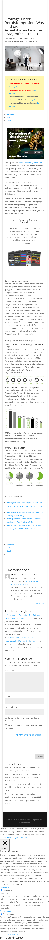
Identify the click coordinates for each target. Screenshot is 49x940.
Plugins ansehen (18, 272)
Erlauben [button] (23, 837)
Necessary (7, 890)
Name (7, 696)
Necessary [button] (4, 887)
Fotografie (9, 41)
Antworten (40, 603)
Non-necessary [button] (6, 911)
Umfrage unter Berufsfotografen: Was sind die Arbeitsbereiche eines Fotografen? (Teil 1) (24, 505)
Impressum (37, 819)
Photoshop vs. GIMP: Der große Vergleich (22, 800)
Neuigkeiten (19, 41)
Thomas (11, 38)
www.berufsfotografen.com (30, 163)
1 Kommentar (31, 41)
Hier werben (24, 822)
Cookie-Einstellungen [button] (9, 837)
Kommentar (10, 670)
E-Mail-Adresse (11, 707)
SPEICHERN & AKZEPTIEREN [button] (11, 934)
